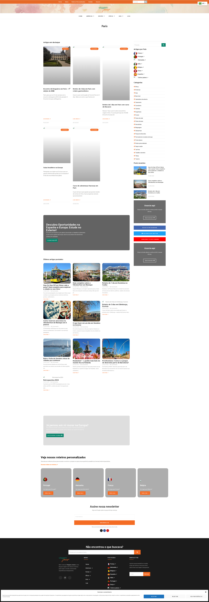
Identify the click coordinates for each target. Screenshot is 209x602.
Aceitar (154, 596)
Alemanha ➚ (142, 60)
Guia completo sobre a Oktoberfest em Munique (82, 284)
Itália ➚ (140, 64)
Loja (128, 16)
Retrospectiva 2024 (51, 380)
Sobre (66, 2)
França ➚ (140, 53)
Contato (90, 2)
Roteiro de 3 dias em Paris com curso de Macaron (116, 105)
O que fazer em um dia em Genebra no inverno (86, 324)
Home (60, 2)
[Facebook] (104, 530)
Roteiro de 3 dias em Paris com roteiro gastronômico (84, 90)
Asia (120, 16)
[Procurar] (145, 2)
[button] (206, 592)
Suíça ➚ (112, 584)
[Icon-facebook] (65, 577)
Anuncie (98, 2)
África (111, 16)
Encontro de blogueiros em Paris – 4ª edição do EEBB (56, 90)
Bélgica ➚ (141, 67)
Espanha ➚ (141, 74)
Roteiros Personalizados (78, 2)
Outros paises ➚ (143, 77)
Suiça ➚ (140, 70)
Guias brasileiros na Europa (53, 167)
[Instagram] (101, 530)
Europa (100, 16)
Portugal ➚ (141, 56)
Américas (89, 16)
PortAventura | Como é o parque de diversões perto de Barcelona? (115, 362)
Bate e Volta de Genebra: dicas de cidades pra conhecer (56, 359)
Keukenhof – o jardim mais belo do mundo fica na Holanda (86, 362)
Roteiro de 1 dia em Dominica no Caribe (115, 284)
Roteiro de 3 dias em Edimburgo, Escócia (115, 305)
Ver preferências (196, 596)
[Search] (137, 552)
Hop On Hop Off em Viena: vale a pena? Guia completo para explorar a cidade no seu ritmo (57, 287)
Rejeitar (175, 596)
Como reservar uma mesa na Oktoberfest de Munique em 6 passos (55, 323)
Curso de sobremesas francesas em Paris (85, 186)
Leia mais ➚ (47, 118)
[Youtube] (107, 530)
